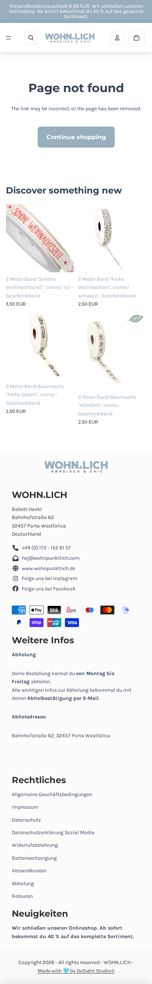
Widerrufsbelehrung (35, 845)
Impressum (25, 807)
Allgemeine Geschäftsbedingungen (52, 794)
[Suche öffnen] (31, 37)
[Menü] (8, 37)
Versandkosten (29, 870)
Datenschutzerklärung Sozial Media (53, 832)
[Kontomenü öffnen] (117, 37)
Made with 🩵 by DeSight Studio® (76, 971)
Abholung (23, 883)
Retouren (22, 896)
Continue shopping (76, 137)
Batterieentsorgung (34, 858)
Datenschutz (26, 820)
